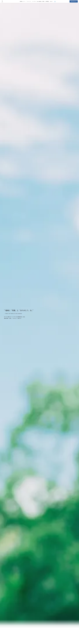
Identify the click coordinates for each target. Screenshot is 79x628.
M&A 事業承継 (39, 1)
